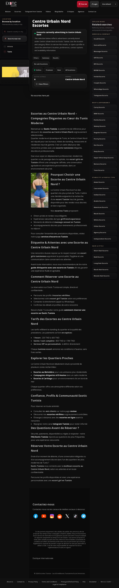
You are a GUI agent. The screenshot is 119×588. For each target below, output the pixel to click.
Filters (36, 58)
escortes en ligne (67, 417)
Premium (49, 70)
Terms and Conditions (49, 582)
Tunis (9, 52)
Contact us (92, 12)
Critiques (70, 12)
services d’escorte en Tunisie (54, 236)
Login (95, 4)
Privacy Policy (33, 582)
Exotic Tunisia (50, 129)
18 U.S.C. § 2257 (105, 582)
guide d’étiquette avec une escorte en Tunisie (52, 267)
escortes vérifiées (55, 414)
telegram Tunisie (61, 424)
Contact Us (21, 582)
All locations (70, 70)
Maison (8, 12)
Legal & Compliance (59, 584)
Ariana (10, 46)
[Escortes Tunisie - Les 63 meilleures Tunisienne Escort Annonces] (11, 4)
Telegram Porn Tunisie (33, 12)
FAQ (84, 582)
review (73, 411)
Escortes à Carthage (43, 378)
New (59, 70)
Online (38, 70)
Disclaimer (93, 582)
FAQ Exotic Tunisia (39, 437)
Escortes (18, 12)
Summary (45, 58)
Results (56, 58)
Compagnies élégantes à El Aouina (50, 375)
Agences (81, 12)
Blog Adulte (59, 12)
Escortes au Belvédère (44, 372)
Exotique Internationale (43, 558)
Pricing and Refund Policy (70, 582)
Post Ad (83, 4)
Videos (48, 12)
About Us (10, 582)
